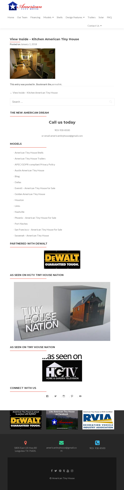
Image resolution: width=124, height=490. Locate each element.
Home (11, 17)
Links (17, 205)
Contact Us (93, 25)
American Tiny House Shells (29, 152)
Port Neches (21, 223)
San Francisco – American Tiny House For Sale (38, 229)
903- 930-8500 (97, 448)
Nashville (19, 211)
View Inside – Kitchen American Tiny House (34, 92)
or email (46, 135)
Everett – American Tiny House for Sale (35, 188)
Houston (19, 199)
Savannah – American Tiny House (32, 235)
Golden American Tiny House (30, 194)
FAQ (109, 17)
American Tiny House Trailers (30, 158)
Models (47, 17)
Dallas (18, 182)
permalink (57, 84)
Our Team (22, 17)
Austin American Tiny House (29, 170)
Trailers (92, 17)
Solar (101, 17)
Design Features (74, 17)
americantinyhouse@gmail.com (66, 135)
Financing (35, 17)
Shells (60, 17)
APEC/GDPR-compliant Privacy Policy (35, 164)
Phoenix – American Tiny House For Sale (35, 217)
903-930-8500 (62, 130)
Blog (17, 176)
